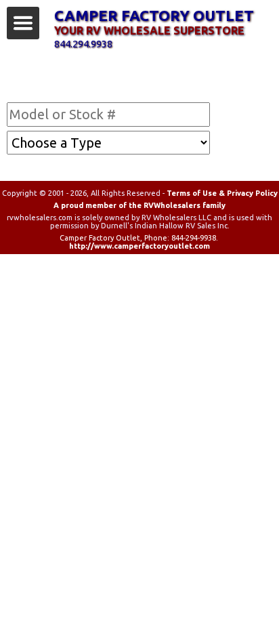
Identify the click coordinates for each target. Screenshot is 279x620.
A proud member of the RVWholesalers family (139, 205)
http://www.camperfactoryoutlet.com (139, 246)
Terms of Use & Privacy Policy (222, 193)
